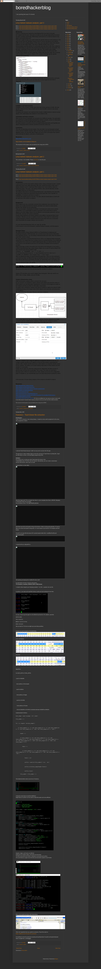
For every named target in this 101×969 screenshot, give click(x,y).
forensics (21, 150)
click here (36, 159)
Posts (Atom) (24, 950)
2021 (68, 41)
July (69, 59)
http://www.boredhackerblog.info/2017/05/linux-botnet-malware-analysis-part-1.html (38, 26)
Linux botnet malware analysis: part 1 (30, 172)
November (70, 50)
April (69, 84)
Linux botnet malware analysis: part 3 (30, 23)
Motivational (69, 25)
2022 (68, 40)
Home (38, 948)
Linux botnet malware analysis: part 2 (30, 157)
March (69, 85)
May (69, 61)
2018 (68, 47)
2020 (68, 43)
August (69, 57)
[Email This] (28, 148)
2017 (68, 49)
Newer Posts (19, 948)
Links (68, 23)
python (28, 150)
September (70, 54)
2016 (68, 90)
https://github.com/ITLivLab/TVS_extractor (26, 933)
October (70, 52)
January (70, 87)
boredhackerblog (33, 7)
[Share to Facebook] (33, 148)
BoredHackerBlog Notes (72, 28)
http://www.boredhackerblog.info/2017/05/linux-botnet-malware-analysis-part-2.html (38, 27)
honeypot (25, 165)
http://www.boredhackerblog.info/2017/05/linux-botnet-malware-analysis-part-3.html (38, 28)
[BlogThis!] (30, 148)
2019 (68, 45)
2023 (68, 38)
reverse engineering (35, 165)
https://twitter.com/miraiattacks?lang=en (26, 141)
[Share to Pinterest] (34, 148)
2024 (68, 36)
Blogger (56, 958)
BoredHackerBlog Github (72, 27)
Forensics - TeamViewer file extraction (30, 415)
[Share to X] (31, 148)
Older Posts (57, 948)
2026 (68, 34)
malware (25, 150)
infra (28, 408)
